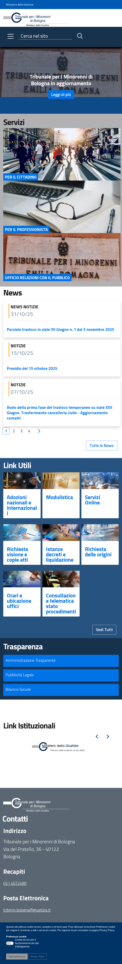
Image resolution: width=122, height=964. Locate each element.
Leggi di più (61, 94)
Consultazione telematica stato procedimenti (61, 603)
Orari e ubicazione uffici (19, 600)
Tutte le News (102, 445)
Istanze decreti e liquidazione (59, 554)
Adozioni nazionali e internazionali (22, 505)
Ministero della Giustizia (19, 5)
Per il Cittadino (20, 177)
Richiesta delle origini (98, 551)
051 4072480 (14, 883)
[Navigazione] (11, 36)
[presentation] (97, 735)
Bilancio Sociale (18, 689)
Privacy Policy (37, 956)
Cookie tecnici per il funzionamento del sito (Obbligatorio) (27, 943)
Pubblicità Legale (20, 675)
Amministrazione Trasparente (30, 660)
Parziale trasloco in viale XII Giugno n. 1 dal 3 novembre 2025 (60, 329)
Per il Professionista (26, 229)
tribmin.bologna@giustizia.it (27, 910)
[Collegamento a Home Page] (36, 18)
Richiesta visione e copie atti (17, 554)
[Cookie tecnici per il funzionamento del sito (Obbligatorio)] (10, 943)
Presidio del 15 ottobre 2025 (32, 368)
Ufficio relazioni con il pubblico (37, 278)
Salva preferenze (16, 956)
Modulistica (59, 497)
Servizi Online (92, 500)
